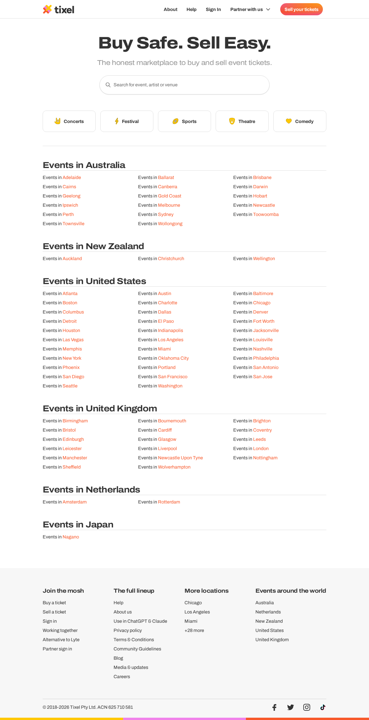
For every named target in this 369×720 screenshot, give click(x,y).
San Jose (262, 376)
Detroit (70, 321)
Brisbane (262, 177)
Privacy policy (128, 630)
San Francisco (172, 376)
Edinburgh (73, 439)
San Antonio (265, 367)
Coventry (262, 430)
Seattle (70, 386)
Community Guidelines (137, 649)
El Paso (166, 321)
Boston (70, 302)
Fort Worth (263, 321)
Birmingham (75, 420)
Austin (164, 293)
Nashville (262, 349)
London (261, 448)
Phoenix (71, 367)
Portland (167, 367)
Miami (164, 349)
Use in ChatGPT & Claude (140, 621)
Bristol (69, 430)
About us (123, 612)
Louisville (263, 339)
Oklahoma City (173, 358)
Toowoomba (266, 214)
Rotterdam (169, 502)
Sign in (50, 621)
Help (192, 9)
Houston (71, 330)
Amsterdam (75, 502)
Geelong (71, 196)
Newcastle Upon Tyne (180, 457)
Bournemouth (172, 420)
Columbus (73, 312)
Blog (118, 658)
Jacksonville (266, 330)
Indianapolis (170, 330)
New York (72, 358)
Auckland (72, 258)
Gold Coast (169, 196)
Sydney (166, 214)
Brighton (262, 420)
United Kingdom (272, 639)
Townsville (73, 223)
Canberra (167, 186)
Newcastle (264, 205)
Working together (60, 630)
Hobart (260, 196)
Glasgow (167, 439)
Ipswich (70, 205)
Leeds (259, 439)
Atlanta (70, 293)
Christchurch (171, 258)
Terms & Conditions (134, 639)
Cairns (69, 186)
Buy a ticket (54, 602)
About (170, 9)
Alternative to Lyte (61, 639)
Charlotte (167, 302)
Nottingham (265, 457)
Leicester (72, 448)
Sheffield (72, 467)
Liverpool (167, 448)
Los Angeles (170, 339)
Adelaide (72, 177)
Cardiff (165, 430)
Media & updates (131, 667)
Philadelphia (266, 358)
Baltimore (263, 293)
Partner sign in (57, 649)
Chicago (261, 302)
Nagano (71, 537)
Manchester (75, 457)
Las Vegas (73, 339)
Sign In (213, 9)
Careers (122, 676)
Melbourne (169, 205)
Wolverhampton (174, 467)
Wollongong (170, 223)
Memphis (72, 349)
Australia (264, 602)
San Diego (73, 376)
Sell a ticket (54, 612)
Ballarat (166, 177)
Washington (170, 386)
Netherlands (268, 612)
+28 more (194, 630)
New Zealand (269, 621)
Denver (260, 312)
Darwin (260, 186)
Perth (68, 214)
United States (269, 630)
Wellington (264, 258)
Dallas (164, 312)
